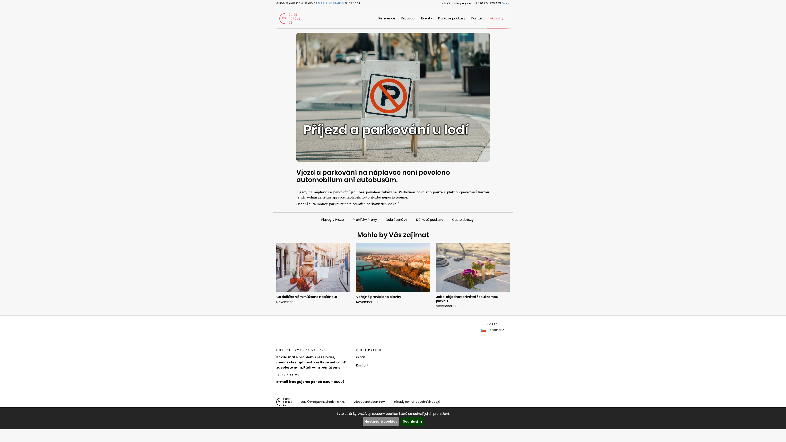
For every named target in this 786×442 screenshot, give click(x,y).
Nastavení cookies (380, 421)
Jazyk (492, 323)
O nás (505, 3)
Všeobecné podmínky (369, 402)
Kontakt (477, 18)
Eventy (426, 18)
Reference (386, 18)
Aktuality (497, 18)
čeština (495, 330)
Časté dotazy (463, 219)
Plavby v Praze (332, 219)
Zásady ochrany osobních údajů (417, 402)
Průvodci (408, 18)
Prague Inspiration (331, 3)
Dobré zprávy (396, 219)
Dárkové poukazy (451, 18)
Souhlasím (412, 421)
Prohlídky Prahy (365, 219)
